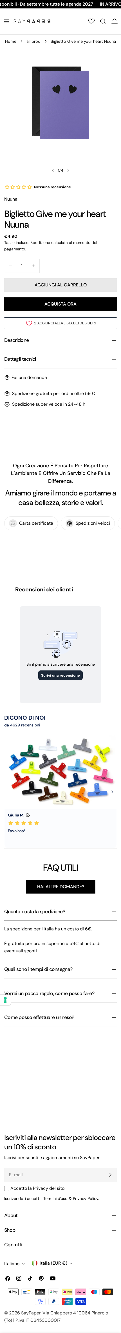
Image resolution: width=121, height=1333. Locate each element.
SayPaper (31, 1313)
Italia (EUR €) (53, 1263)
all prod (33, 41)
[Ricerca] (103, 21)
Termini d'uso (55, 1198)
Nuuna (10, 199)
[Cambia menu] (6, 21)
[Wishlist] (91, 21)
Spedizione (40, 242)
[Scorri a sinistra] (52, 170)
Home (10, 41)
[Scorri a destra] (68, 170)
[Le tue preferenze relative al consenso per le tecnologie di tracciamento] (5, 1000)
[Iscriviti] (110, 1175)
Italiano (11, 1264)
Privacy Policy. (86, 1198)
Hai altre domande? (60, 887)
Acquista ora (60, 304)
